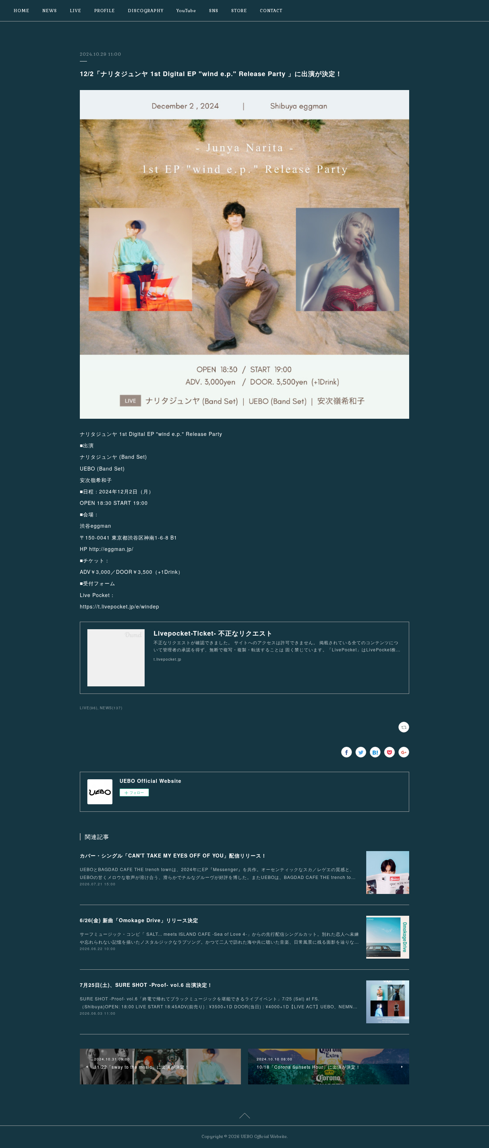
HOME (21, 11)
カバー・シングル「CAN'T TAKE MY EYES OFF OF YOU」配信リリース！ (173, 855)
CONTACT (271, 11)
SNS (213, 11)
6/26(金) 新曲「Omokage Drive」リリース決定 (139, 920)
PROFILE (104, 11)
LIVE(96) (88, 707)
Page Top (244, 1117)
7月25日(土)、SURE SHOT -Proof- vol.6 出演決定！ (146, 984)
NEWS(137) (111, 707)
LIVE (75, 11)
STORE (239, 11)
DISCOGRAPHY (146, 11)
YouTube (186, 11)
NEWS (49, 11)
